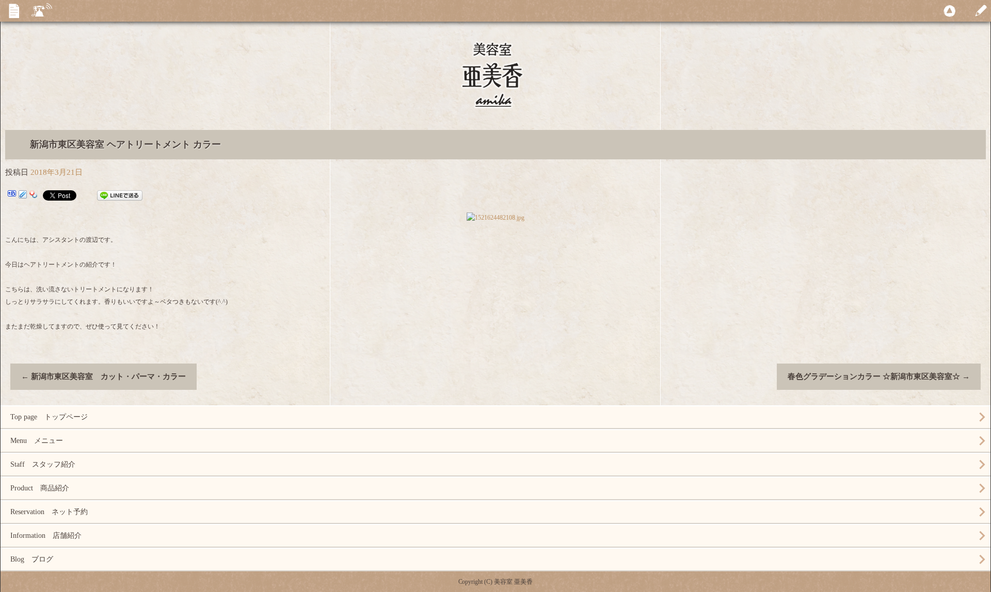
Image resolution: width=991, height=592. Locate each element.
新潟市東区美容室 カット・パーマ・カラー (103, 376)
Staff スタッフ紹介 (42, 464)
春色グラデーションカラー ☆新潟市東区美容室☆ (879, 376)
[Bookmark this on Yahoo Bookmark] (33, 195)
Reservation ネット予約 (49, 512)
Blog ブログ (31, 559)
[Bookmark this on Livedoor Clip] (23, 195)
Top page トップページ (49, 417)
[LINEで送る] (119, 195)
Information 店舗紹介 (46, 535)
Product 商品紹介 (39, 488)
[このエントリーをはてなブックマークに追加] (12, 195)
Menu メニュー (36, 441)
